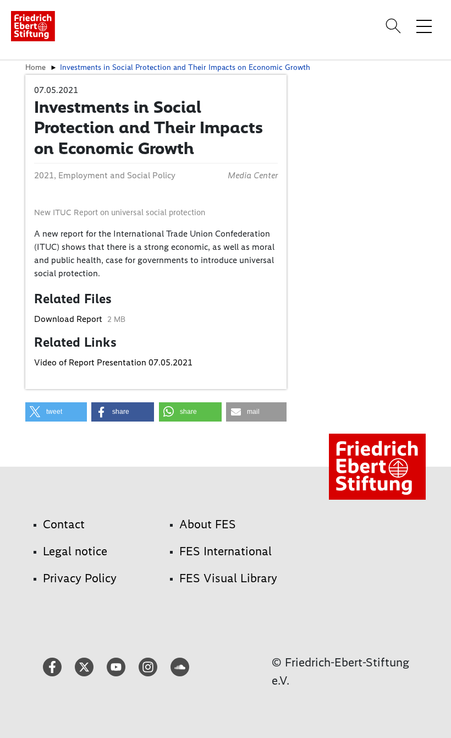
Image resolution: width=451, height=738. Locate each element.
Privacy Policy (80, 578)
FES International (225, 551)
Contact (64, 524)
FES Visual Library (228, 578)
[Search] (395, 26)
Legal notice (75, 551)
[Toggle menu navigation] (424, 26)
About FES (207, 524)
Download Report (69, 319)
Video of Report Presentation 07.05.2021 (113, 362)
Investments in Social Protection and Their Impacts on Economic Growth (185, 67)
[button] (56, 412)
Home (35, 67)
